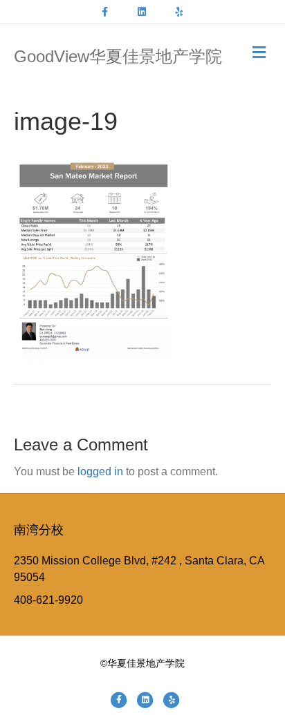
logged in (100, 471)
